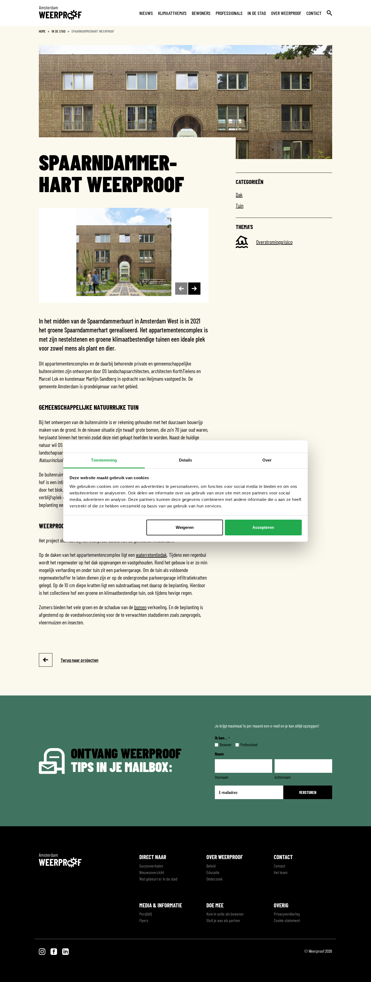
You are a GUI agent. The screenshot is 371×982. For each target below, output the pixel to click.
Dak (239, 194)
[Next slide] (194, 288)
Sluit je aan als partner (223, 920)
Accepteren (263, 527)
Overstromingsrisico (274, 242)
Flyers (143, 920)
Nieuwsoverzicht (151, 872)
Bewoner (221, 744)
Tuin (239, 205)
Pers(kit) (145, 913)
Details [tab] (185, 460)
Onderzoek (214, 878)
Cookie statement (287, 920)
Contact (314, 13)
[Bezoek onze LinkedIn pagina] (65, 951)
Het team (280, 872)
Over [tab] (267, 460)
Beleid (211, 865)
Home (42, 31)
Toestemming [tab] (104, 460)
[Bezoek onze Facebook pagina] (54, 951)
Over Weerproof (286, 13)
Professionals (229, 13)
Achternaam (283, 777)
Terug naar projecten (79, 660)
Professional (244, 744)
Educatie (212, 872)
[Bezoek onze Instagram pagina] (42, 951)
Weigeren (185, 527)
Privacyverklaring (287, 913)
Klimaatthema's (172, 13)
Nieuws (146, 13)
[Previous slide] (181, 288)
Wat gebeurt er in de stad (158, 878)
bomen (140, 607)
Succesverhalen (151, 865)
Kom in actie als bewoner (225, 913)
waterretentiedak (151, 554)
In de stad (256, 13)
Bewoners (201, 13)
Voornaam (221, 777)
